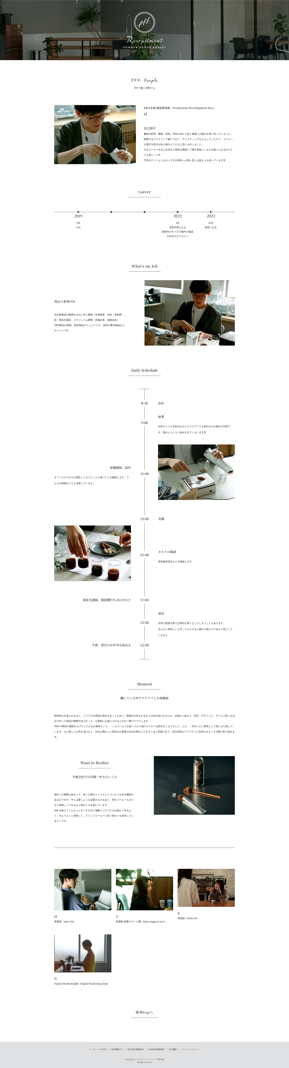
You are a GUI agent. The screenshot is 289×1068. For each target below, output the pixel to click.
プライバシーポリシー (191, 1049)
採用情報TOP (117, 1049)
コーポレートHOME (98, 1049)
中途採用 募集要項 (156, 1049)
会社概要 (173, 1049)
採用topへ (144, 1012)
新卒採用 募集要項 (135, 1049)
